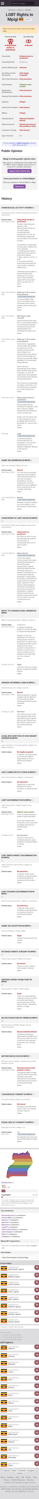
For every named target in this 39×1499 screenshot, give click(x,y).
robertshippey (6, 1232)
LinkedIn (19, 1473)
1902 (3, 398)
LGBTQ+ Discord (22, 143)
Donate (28, 1477)
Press (18, 1477)
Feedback (10, 1477)
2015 (33, 301)
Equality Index (6, 1182)
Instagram (31, 1470)
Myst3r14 (4, 1222)
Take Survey (19, 186)
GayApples (5, 1236)
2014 (7, 316)
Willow (3, 1234)
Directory (30, 1480)
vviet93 (4, 1227)
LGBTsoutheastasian (9, 1229)
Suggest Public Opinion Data (19, 171)
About (3, 1477)
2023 (13, 221)
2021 (8, 292)
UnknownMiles (6, 1218)
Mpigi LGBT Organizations (10, 1241)
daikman (4, 1220)
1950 (20, 419)
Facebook (21, 1470)
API (23, 1477)
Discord (7, 1470)
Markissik (5, 1225)
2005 (8, 497)
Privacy (6, 1480)
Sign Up (22, 1491)
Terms (35, 1477)
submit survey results (17, 1201)
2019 (19, 301)
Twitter (14, 1470)
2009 (29, 373)
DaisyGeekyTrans (8, 1215)
